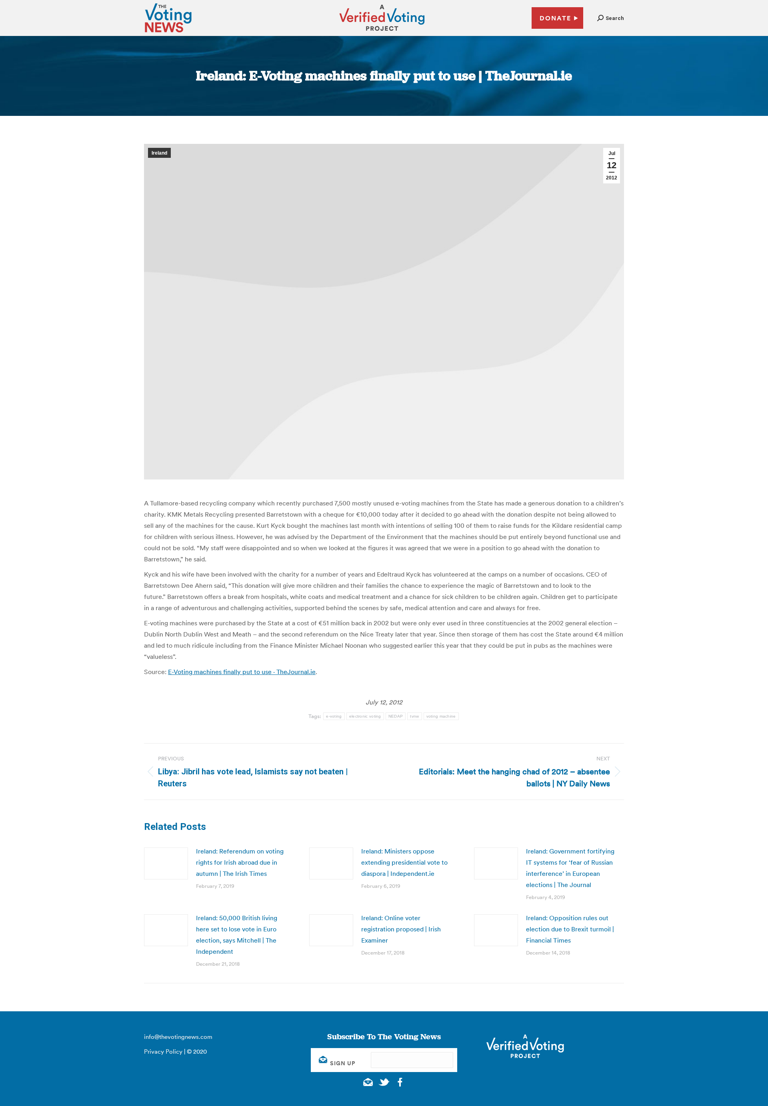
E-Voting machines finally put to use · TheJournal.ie (242, 672)
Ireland (159, 153)
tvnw (414, 716)
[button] (610, 18)
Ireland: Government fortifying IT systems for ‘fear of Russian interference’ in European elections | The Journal (570, 868)
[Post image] (166, 863)
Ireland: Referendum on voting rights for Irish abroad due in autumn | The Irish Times (240, 862)
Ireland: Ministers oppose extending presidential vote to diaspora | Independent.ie (404, 862)
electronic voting (365, 716)
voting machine (441, 716)
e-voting (334, 716)
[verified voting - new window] (382, 32)
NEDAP (395, 716)
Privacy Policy (163, 1051)
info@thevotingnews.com (178, 1036)
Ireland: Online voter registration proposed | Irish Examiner (401, 929)
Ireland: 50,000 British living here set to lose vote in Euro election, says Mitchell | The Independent (236, 934)
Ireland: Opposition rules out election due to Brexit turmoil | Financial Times (570, 929)
